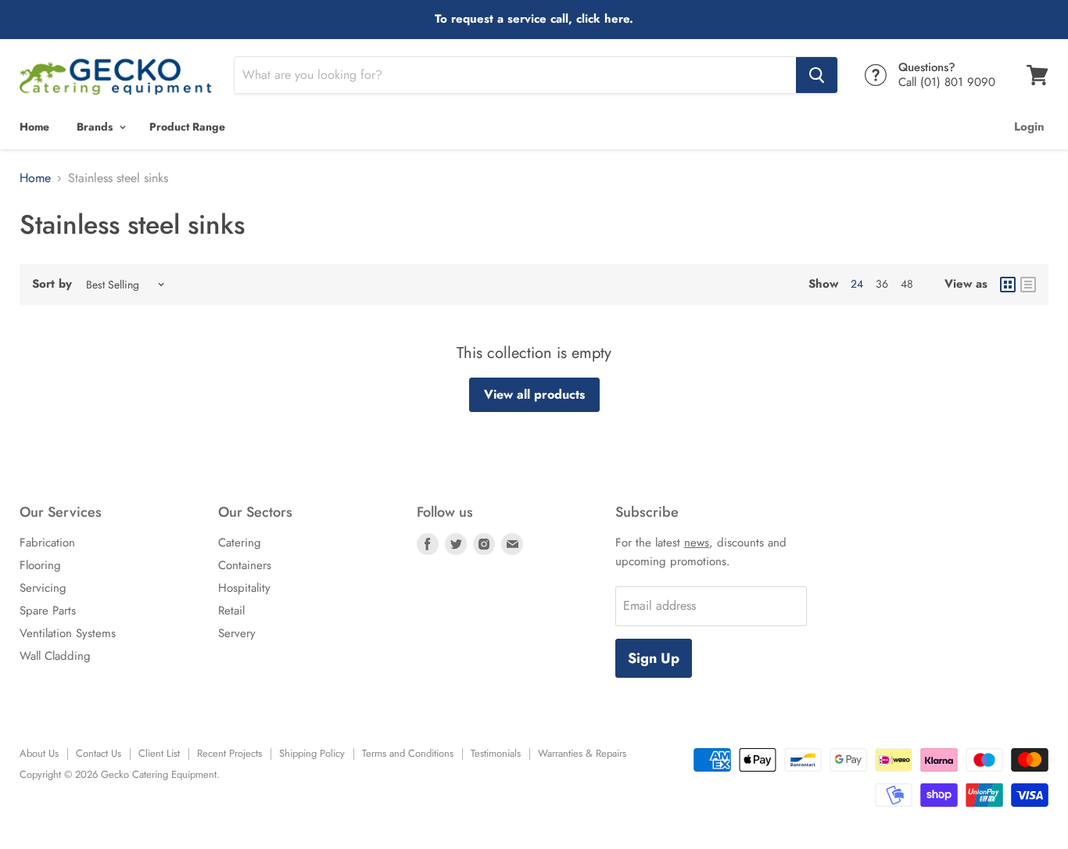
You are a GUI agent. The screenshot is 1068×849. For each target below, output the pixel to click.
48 (907, 284)
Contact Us (98, 753)
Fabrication (47, 542)
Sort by (52, 284)
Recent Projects (229, 753)
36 (882, 284)
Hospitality (244, 587)
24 (857, 284)
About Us (39, 753)
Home (34, 126)
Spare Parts (48, 610)
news (696, 542)
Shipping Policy (312, 753)
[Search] (816, 75)
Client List (159, 753)
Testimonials (496, 753)
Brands (96, 126)
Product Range (187, 126)
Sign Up (653, 658)
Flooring (40, 565)
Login (1029, 126)
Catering (239, 542)
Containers (244, 565)
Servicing (43, 587)
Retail (231, 610)
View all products (534, 394)
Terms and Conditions (407, 753)
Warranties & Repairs (582, 753)
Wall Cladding (55, 656)
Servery (237, 633)
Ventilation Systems (68, 633)
